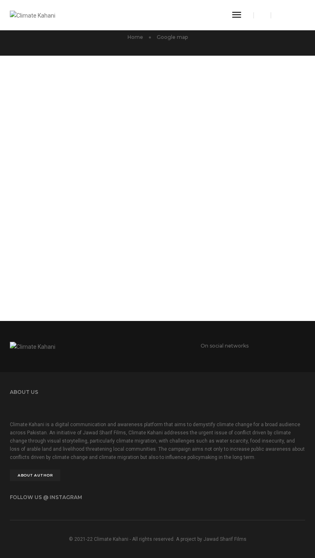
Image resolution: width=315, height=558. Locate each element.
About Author (35, 475)
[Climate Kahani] (32, 14)
